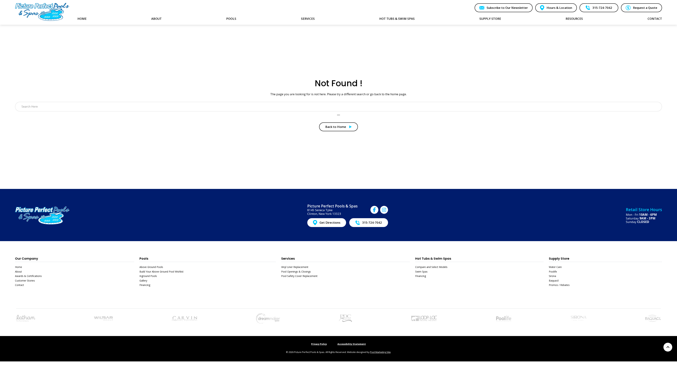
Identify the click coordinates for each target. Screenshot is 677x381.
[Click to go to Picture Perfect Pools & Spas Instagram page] (384, 210)
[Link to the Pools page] (25, 318)
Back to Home (335, 127)
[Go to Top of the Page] (667, 347)
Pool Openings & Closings (296, 271)
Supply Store (559, 258)
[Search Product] (338, 115)
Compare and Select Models (431, 267)
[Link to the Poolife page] (504, 318)
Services (288, 258)
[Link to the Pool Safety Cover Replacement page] (424, 318)
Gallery (143, 280)
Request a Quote (645, 8)
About (18, 271)
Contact (19, 285)
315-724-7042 (602, 8)
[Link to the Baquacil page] (653, 318)
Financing (144, 285)
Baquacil (554, 280)
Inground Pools (148, 276)
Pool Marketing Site (380, 352)
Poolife (553, 271)
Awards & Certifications (28, 276)
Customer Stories (25, 280)
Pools (143, 258)
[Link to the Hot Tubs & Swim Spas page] (268, 318)
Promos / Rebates (559, 285)
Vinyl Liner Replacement (294, 267)
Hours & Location (559, 8)
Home (18, 267)
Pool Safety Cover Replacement (299, 276)
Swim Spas (421, 271)
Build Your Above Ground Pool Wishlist (161, 271)
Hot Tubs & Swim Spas (433, 258)
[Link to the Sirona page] (578, 318)
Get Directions (329, 222)
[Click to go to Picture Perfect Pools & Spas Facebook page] (374, 210)
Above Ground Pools (151, 267)
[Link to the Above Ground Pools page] (103, 318)
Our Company (26, 258)
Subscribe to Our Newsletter (507, 8)
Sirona (552, 276)
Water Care (555, 267)
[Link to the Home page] (42, 12)
